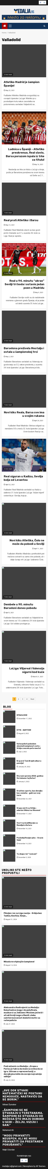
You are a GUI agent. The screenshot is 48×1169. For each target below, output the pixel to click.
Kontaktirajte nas (24, 1156)
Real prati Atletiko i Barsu (21, 220)
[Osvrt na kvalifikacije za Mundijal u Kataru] (9, 825)
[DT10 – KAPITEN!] (9, 731)
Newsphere (28, 1166)
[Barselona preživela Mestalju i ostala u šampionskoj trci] (24, 327)
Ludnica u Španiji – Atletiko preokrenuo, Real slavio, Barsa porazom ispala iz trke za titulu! (25, 154)
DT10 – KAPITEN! (24, 730)
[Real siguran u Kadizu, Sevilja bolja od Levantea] (24, 455)
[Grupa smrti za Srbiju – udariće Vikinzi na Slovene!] (9, 811)
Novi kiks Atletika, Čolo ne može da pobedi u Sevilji (26, 542)
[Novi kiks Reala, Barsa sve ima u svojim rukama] (24, 391)
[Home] (4, 26)
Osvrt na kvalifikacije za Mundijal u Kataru (27, 824)
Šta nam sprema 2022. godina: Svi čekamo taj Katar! (30, 777)
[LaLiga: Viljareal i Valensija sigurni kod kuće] (24, 647)
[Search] (44, 26)
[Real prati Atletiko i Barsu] (24, 199)
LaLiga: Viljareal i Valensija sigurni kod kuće (26, 670)
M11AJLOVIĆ (22, 715)
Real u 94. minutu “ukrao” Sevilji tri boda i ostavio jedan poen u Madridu (24, 284)
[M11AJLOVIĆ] (9, 717)
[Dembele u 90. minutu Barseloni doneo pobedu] (24, 583)
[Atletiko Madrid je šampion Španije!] (24, 60)
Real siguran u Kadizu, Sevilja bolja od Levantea (23, 478)
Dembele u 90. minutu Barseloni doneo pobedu (20, 606)
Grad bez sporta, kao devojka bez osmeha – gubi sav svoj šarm (29, 793)
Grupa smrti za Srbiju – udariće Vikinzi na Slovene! (28, 809)
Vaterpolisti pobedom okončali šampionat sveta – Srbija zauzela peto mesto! (29, 746)
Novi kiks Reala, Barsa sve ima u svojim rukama (24, 414)
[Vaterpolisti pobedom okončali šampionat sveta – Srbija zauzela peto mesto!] (9, 747)
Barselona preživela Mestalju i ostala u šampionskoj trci (24, 350)
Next (32, 699)
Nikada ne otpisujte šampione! (19, 961)
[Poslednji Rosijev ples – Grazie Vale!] (9, 840)
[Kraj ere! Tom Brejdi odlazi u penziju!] (9, 763)
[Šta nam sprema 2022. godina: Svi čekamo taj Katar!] (9, 778)
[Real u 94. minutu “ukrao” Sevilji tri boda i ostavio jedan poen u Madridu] (24, 259)
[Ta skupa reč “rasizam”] (9, 855)
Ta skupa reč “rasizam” (27, 854)
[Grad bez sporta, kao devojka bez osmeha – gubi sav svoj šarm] (9, 794)
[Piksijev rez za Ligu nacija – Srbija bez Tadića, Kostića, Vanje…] (24, 893)
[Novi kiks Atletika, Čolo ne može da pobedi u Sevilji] (24, 519)
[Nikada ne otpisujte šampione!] (24, 941)
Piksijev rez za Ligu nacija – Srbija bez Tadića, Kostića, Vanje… (23, 914)
